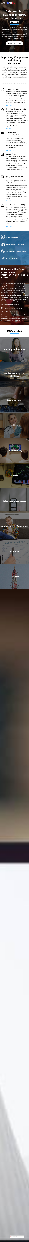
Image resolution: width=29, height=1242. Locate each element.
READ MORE (9, 105)
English (14, 1236)
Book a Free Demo (14, 43)
